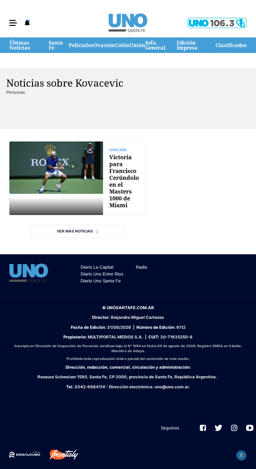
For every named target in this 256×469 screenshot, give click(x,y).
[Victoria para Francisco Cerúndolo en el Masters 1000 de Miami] (77, 178)
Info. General (155, 45)
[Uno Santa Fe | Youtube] (250, 428)
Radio (141, 267)
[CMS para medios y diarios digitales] (24, 455)
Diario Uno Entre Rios (102, 273)
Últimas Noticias (19, 45)
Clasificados (231, 45)
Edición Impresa (187, 45)
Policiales (81, 45)
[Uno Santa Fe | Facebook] (203, 428)
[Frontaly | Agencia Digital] (59, 455)
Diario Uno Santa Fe (101, 280)
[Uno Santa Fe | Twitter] (218, 428)
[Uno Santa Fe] (128, 22)
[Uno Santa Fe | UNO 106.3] (217, 23)
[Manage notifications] (241, 455)
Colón (122, 45)
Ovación (104, 45)
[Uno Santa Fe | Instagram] (234, 428)
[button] (13, 23)
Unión (137, 45)
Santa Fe (56, 45)
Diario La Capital (97, 267)
